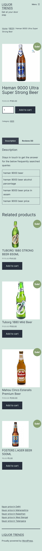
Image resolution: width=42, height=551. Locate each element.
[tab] (10, 141)
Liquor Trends (13, 534)
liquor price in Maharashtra (15, 510)
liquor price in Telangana (14, 521)
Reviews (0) (27, 141)
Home (4, 28)
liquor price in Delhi (11, 506)
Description (10, 141)
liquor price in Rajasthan (13, 514)
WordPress (27, 541)
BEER (11, 28)
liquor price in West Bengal (15, 517)
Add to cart (25, 109)
